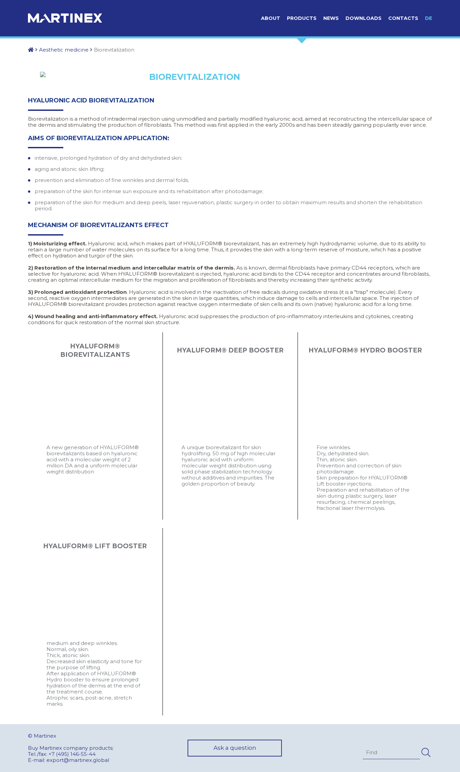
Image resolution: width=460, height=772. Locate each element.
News (331, 18)
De (428, 18)
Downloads (364, 18)
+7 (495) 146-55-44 (72, 754)
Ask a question (234, 747)
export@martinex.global (77, 760)
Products (302, 18)
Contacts (403, 18)
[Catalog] (31, 50)
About (270, 18)
